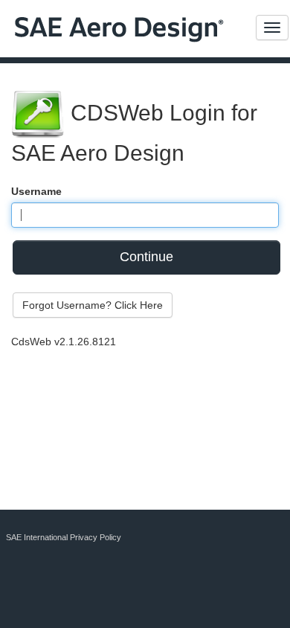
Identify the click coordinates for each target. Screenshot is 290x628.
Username (36, 191)
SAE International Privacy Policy (63, 537)
